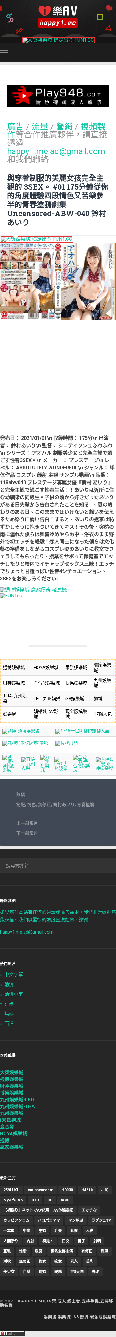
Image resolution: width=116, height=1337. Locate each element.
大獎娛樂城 (11, 1072)
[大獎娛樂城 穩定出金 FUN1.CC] (58, 40)
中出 (26, 1231)
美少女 (9, 1272)
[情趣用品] (66, 742)
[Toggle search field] (112, 52)
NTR (35, 1200)
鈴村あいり (64, 804)
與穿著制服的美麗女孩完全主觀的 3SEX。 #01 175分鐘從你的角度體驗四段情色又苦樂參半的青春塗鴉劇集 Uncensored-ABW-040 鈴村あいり (57, 200)
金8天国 (77, 1272)
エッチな (89, 1210)
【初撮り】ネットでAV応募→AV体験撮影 (38, 1210)
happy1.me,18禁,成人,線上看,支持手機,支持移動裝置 (56, 1302)
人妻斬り (10, 1241)
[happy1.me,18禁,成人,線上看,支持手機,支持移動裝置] (57, 17)
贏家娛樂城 (11, 1147)
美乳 (89, 1261)
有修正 (86, 1251)
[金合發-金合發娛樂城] (82, 770)
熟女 (42, 1261)
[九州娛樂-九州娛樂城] (25, 742)
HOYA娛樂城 (13, 1133)
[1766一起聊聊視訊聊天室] (82, 731)
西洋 (9, 1023)
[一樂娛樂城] (11, 596)
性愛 (23, 1251)
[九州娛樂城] (45, 770)
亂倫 (74, 1231)
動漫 (9, 984)
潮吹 (7, 1261)
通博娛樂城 (11, 1079)
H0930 (67, 1190)
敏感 (38, 1251)
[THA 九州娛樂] (28, 768)
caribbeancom (40, 1190)
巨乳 (7, 1251)
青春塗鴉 (85, 804)
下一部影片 (27, 833)
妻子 (81, 1241)
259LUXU (11, 1190)
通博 (4, 1140)
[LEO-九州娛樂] (61, 768)
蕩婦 (42, 1272)
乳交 (58, 1231)
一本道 (9, 1231)
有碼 (9, 1004)
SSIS (65, 1200)
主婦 (42, 1231)
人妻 (89, 1231)
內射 (30, 1241)
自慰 (26, 1272)
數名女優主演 (62, 1251)
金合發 (7, 1127)
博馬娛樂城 (11, 1093)
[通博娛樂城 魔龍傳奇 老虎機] (33, 590)
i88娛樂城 (10, 1120)
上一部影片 (27, 823)
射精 (97, 1241)
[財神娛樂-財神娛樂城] (105, 768)
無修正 (44, 804)
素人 (74, 1261)
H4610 (87, 1190)
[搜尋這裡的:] (58, 865)
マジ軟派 (75, 1220)
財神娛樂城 (11, 1086)
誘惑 (58, 1272)
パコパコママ (49, 1220)
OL (49, 1200)
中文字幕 (13, 974)
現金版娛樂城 (103, 1316)
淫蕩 (104, 1251)
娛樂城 (50, 1316)
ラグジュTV (101, 1220)
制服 (20, 804)
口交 (65, 1241)
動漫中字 (13, 994)
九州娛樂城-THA (17, 1106)
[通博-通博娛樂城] (20, 731)
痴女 (58, 1261)
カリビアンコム (16, 1220)
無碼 (20, 794)
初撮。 (48, 1241)
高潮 (95, 1272)
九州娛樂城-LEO (17, 1099)
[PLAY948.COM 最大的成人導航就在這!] (58, 104)
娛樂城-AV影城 (73, 1316)
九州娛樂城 (11, 1113)
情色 (31, 804)
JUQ (105, 1190)
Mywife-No (13, 1200)
